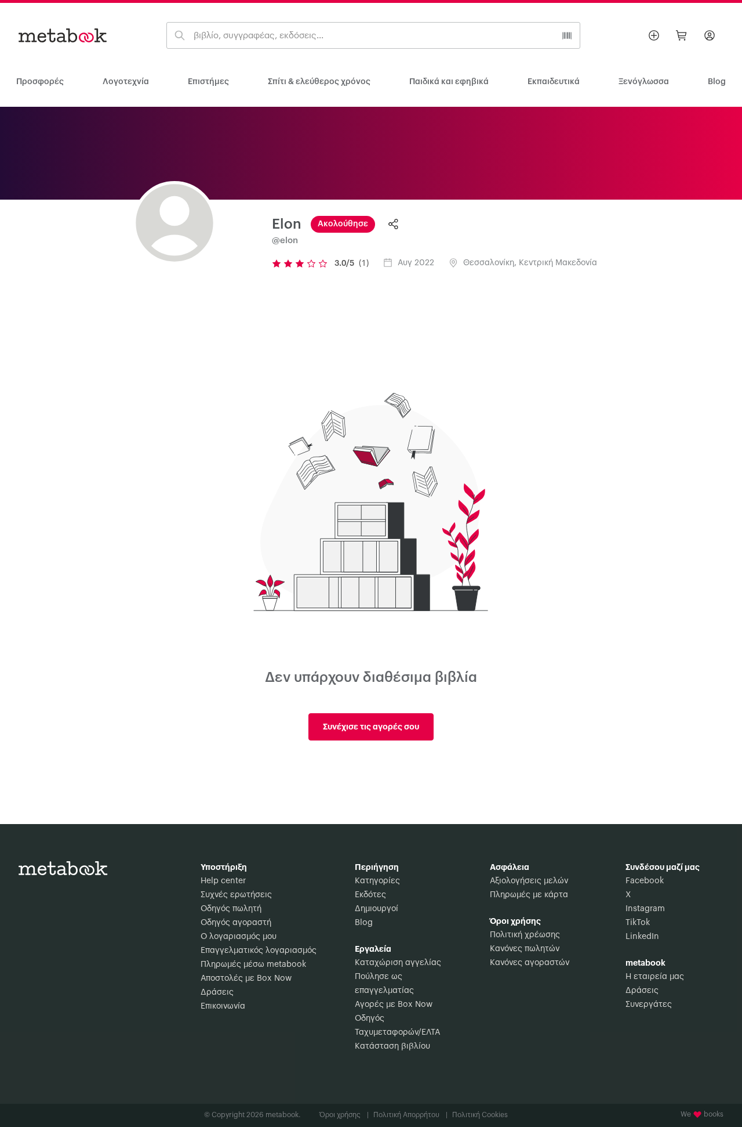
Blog (364, 923)
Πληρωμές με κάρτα (529, 895)
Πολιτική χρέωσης (525, 935)
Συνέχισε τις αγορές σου (371, 727)
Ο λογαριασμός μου (239, 937)
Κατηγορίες (377, 881)
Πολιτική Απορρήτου (410, 1114)
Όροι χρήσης (344, 1114)
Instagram (645, 909)
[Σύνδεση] (709, 35)
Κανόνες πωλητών (524, 949)
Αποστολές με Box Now (246, 978)
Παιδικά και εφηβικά (449, 82)
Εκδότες (370, 895)
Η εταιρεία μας (654, 977)
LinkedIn (642, 937)
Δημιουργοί (376, 909)
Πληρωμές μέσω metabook (253, 964)
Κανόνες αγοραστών (529, 963)
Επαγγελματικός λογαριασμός (259, 951)
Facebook (644, 881)
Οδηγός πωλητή (231, 909)
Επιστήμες (208, 82)
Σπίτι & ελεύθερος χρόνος (319, 82)
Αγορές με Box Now (393, 1004)
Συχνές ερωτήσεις (236, 895)
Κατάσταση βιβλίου (392, 1046)
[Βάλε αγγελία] (654, 35)
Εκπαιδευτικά (554, 82)
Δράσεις (217, 992)
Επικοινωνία (223, 1006)
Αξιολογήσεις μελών (529, 881)
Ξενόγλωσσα (644, 82)
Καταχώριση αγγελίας (398, 963)
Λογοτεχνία (126, 82)
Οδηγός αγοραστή (236, 923)
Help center (223, 881)
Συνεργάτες (648, 1004)
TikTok (637, 923)
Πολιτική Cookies (480, 1114)
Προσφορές (40, 82)
